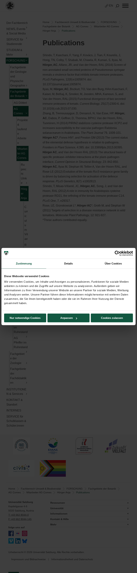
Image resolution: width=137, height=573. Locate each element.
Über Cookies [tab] (113, 263)
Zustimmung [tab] (24, 263)
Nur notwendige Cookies (25, 317)
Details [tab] (68, 263)
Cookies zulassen (112, 317)
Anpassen (66, 317)
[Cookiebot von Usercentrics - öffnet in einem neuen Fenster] (117, 253)
